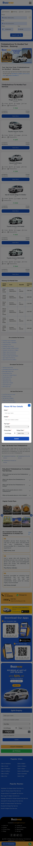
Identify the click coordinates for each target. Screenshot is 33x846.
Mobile (6, 416)
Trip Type (7, 423)
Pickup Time (20, 430)
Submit (16, 439)
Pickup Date (8, 430)
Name (6, 410)
